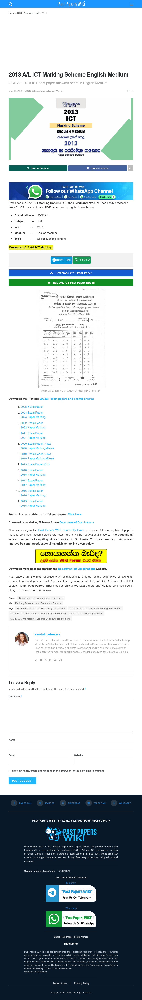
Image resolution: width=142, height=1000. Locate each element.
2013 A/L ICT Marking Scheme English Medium (95, 608)
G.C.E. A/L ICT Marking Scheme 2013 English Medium (40, 618)
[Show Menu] (131, 4)
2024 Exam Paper (32, 412)
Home (11, 12)
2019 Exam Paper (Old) (35, 464)
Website (78, 755)
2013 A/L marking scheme (40, 90)
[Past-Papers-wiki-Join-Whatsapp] (71, 191)
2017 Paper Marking (33, 485)
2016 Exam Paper (32, 491)
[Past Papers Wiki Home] (71, 834)
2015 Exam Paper (32, 501)
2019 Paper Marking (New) (37, 458)
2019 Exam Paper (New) (36, 454)
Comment (15, 696)
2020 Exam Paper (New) (36, 443)
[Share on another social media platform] (130, 168)
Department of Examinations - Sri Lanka (41, 597)
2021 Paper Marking (33, 438)
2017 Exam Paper (32, 480)
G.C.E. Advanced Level (28, 12)
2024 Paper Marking (33, 417)
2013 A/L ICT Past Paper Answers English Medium (38, 613)
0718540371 (64, 870)
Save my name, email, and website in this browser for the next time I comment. (58, 770)
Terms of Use (60, 983)
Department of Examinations (76, 522)
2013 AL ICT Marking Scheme (86, 613)
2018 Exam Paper (32, 470)
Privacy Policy (82, 983)
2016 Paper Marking (33, 495)
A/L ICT (45, 12)
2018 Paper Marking (33, 474)
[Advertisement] (71, 42)
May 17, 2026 (15, 90)
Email (12, 755)
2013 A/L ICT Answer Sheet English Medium (41, 608)
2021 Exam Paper (32, 433)
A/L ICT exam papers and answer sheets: (67, 399)
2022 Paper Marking (33, 427)
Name (12, 739)
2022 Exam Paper (32, 423)
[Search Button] (10, 4)
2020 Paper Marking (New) (37, 448)
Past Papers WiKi (71, 4)
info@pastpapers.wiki (44, 870)
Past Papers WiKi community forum (61, 530)
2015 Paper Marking (33, 505)
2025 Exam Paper (32, 407)
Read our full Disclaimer (35, 971)
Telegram (71, 883)
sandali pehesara (47, 634)
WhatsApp (71, 908)
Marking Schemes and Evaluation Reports (38, 603)
